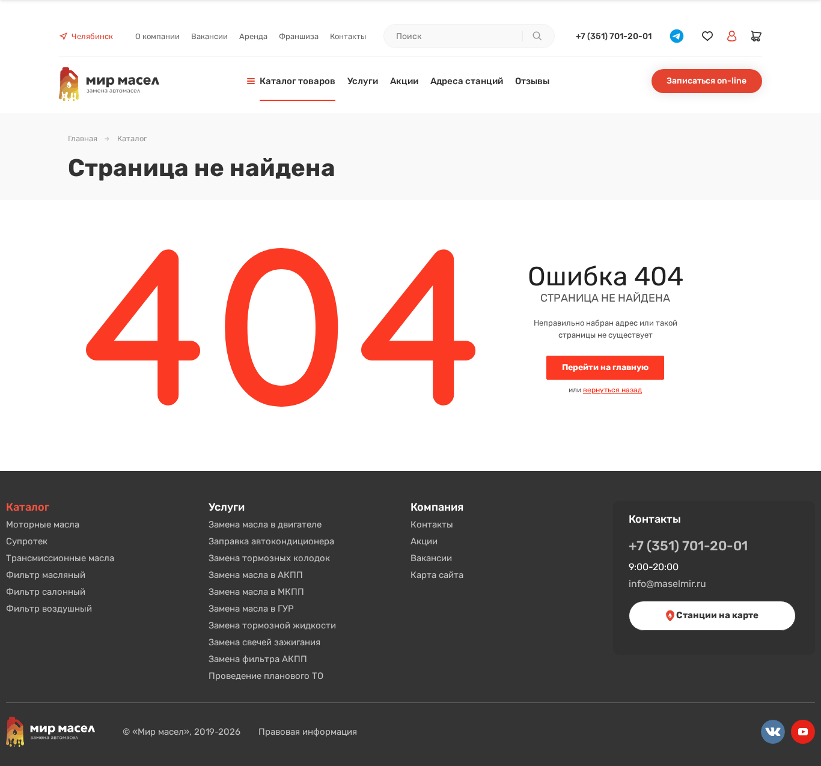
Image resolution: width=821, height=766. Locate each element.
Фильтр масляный (45, 575)
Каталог (27, 507)
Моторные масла (42, 524)
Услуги (227, 507)
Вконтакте (773, 732)
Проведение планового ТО (266, 675)
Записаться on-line (706, 81)
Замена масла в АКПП (256, 575)
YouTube (803, 732)
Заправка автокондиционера (271, 541)
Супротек (26, 541)
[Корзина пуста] (756, 36)
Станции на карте (716, 615)
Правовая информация (307, 731)
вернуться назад (612, 390)
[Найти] (537, 36)
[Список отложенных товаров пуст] (707, 36)
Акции (424, 541)
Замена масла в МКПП (256, 591)
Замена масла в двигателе (265, 524)
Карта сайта (436, 575)
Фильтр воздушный (49, 608)
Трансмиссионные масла (60, 558)
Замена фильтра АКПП (258, 659)
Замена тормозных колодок (269, 558)
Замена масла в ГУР (251, 608)
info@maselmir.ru (667, 583)
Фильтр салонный (45, 591)
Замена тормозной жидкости (272, 625)
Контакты (431, 524)
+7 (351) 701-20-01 (614, 36)
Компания (436, 507)
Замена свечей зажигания (264, 642)
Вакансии (431, 558)
